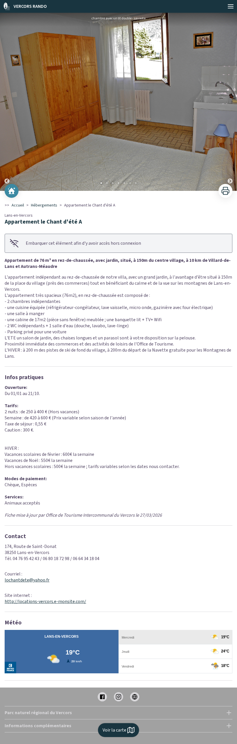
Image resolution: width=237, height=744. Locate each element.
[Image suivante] (230, 102)
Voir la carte (114, 730)
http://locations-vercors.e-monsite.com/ (45, 601)
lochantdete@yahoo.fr (27, 580)
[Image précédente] (7, 102)
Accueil (18, 205)
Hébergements (44, 205)
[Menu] (230, 6)
